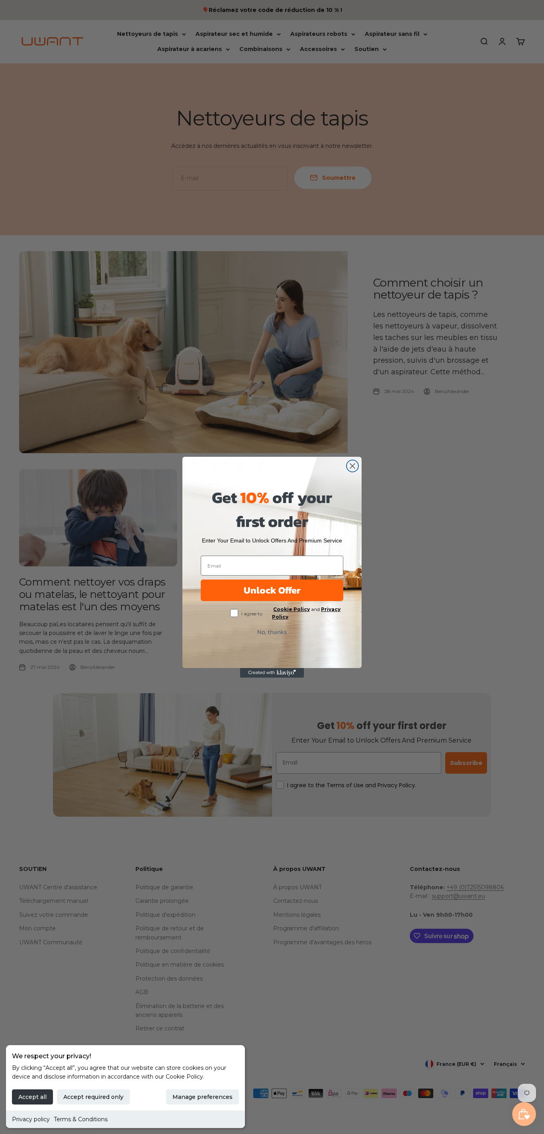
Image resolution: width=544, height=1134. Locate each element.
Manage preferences (202, 1097)
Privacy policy (31, 1119)
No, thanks (272, 632)
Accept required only (93, 1097)
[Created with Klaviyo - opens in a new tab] (272, 673)
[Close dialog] (352, 466)
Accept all (32, 1097)
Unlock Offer (272, 590)
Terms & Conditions (81, 1119)
